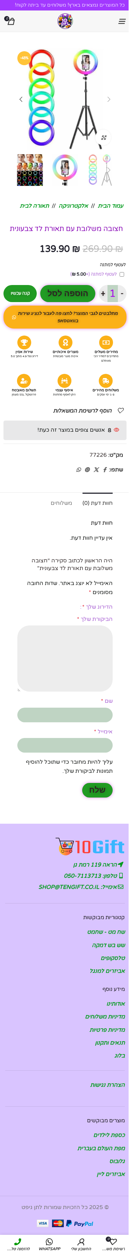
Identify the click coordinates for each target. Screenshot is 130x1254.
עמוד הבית (110, 205)
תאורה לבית (34, 205)
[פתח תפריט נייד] (121, 21)
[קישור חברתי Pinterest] (87, 470)
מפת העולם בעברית (101, 1148)
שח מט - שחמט (106, 932)
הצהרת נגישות (107, 1085)
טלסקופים (113, 958)
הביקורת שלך (95, 619)
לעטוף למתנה (93, 274)
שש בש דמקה (108, 945)
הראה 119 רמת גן (95, 864)
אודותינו (115, 1003)
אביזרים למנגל (107, 971)
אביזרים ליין (111, 1174)
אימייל (103, 731)
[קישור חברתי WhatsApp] (78, 470)
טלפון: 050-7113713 (91, 875)
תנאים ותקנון (110, 1042)
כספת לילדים (109, 1135)
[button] (109, 99)
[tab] (98, 502)
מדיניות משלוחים (105, 1016)
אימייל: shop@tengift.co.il (78, 887)
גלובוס (117, 1161)
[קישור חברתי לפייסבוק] (105, 470)
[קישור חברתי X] (96, 470)
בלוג (119, 1055)
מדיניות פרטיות (107, 1029)
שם (107, 701)
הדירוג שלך (97, 607)
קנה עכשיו (20, 293)
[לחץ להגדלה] (103, 137)
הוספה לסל (67, 293)
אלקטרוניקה (73, 205)
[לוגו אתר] (65, 20)
